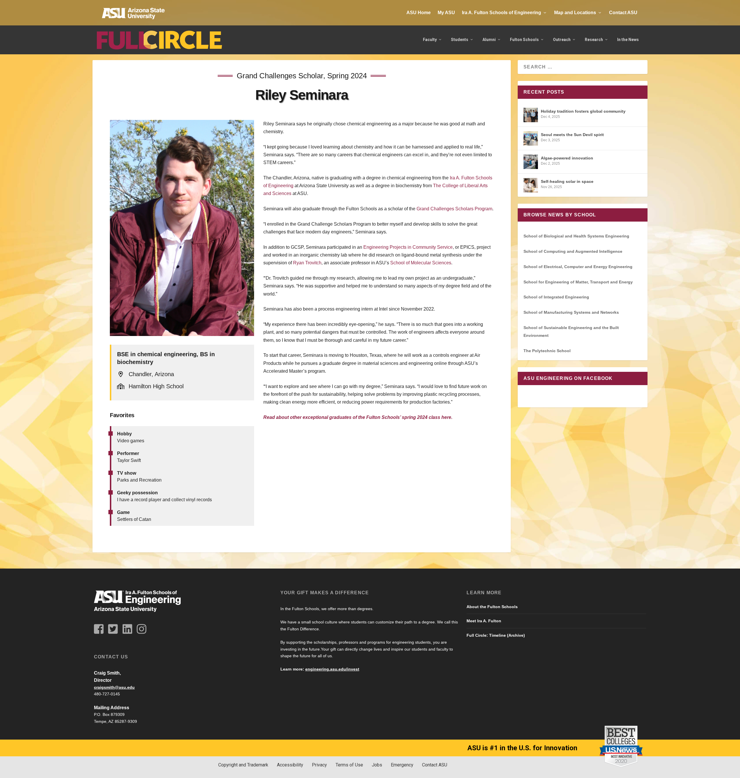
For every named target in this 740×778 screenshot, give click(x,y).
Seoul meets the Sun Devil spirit (572, 134)
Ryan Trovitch (307, 262)
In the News (628, 39)
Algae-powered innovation (567, 158)
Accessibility (290, 765)
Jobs (377, 765)
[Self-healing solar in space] (530, 185)
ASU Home (418, 12)
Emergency (402, 765)
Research (594, 39)
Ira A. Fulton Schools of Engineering (501, 12)
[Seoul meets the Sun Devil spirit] (530, 138)
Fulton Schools (524, 39)
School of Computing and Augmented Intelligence (572, 251)
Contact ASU (623, 12)
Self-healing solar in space (567, 181)
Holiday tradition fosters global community (583, 111)
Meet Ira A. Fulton (484, 621)
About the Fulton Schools (492, 606)
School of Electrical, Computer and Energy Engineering (577, 266)
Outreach (562, 39)
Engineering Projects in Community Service (408, 247)
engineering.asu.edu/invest (332, 669)
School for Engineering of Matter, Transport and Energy (578, 282)
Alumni (489, 39)
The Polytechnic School (547, 350)
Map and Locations (575, 12)
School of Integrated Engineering (556, 297)
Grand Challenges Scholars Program (454, 208)
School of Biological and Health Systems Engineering (576, 236)
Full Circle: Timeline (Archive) (496, 635)
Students (459, 39)
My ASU (446, 12)
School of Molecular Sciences (420, 262)
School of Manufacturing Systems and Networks (571, 312)
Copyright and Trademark (243, 765)
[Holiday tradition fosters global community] (530, 115)
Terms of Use (349, 765)
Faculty (430, 39)
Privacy (319, 765)
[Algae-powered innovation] (530, 162)
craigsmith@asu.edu (114, 687)
